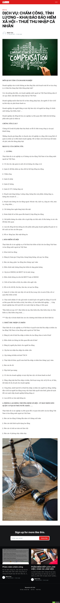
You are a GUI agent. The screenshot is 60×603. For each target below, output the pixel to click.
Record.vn (28, 587)
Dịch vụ (4, 9)
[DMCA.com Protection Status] (56, 602)
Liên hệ (32, 589)
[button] (56, 2)
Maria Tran (10, 32)
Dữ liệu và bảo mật (24, 589)
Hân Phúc (38, 589)
